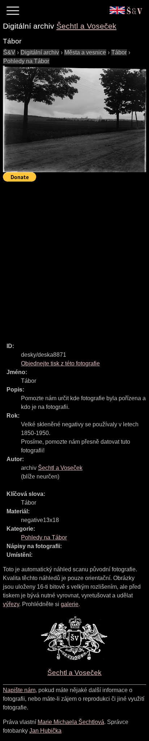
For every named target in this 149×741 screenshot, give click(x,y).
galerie (69, 604)
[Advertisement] (74, 259)
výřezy (11, 604)
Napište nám (19, 690)
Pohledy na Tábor (26, 61)
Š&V (9, 52)
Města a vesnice (85, 52)
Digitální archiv (40, 52)
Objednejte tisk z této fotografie (60, 363)
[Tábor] (74, 119)
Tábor (119, 52)
